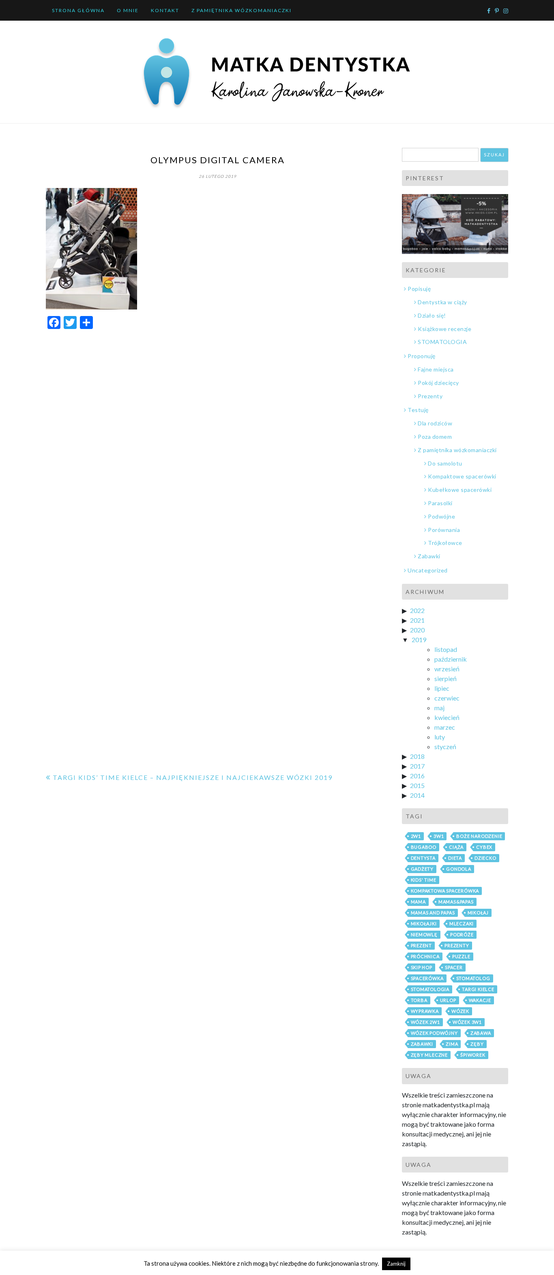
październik (450, 659)
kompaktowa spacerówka (445, 890)
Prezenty (430, 396)
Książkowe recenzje (444, 328)
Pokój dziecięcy (438, 382)
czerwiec (447, 698)
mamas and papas (433, 912)
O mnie (128, 10)
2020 (417, 630)
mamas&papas (456, 901)
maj (439, 707)
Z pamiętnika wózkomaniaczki (241, 10)
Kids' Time (423, 879)
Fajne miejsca (436, 369)
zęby (476, 1043)
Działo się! (432, 315)
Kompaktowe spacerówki (462, 476)
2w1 (416, 836)
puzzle (461, 956)
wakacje (480, 1000)
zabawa (480, 1033)
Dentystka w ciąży (442, 302)
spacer (454, 967)
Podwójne (441, 516)
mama (418, 901)
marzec (444, 727)
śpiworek (472, 1054)
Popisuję (419, 288)
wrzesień (447, 669)
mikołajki (424, 923)
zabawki (422, 1043)
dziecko (485, 858)
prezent (421, 945)
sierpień (445, 678)
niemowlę (424, 934)
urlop (448, 1000)
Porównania (444, 529)
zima (452, 1043)
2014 (417, 795)
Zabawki (429, 556)
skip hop (421, 967)
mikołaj (478, 912)
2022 (417, 610)
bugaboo (424, 847)
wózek (460, 1011)
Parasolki (440, 503)
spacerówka (427, 978)
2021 (417, 620)
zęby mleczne (429, 1054)
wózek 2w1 (425, 1022)
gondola (458, 868)
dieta (455, 858)
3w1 (439, 836)
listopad (445, 649)
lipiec (441, 688)
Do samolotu (445, 463)
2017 (417, 766)
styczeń (445, 746)
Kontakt (165, 10)
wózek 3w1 (467, 1022)
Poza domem (435, 436)
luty (439, 737)
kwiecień (447, 717)
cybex (484, 847)
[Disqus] (218, 438)
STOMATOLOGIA (442, 341)
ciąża (456, 847)
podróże (462, 934)
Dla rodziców (435, 423)
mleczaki (461, 923)
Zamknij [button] (396, 1263)
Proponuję (422, 355)
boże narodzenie (479, 836)
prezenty (456, 945)
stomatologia (430, 989)
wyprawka (425, 1011)
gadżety (422, 868)
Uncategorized (428, 570)
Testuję (418, 409)
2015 (417, 785)
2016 (417, 776)
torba (419, 1000)
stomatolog (473, 978)
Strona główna (78, 10)
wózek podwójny (434, 1033)
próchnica (425, 956)
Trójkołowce (445, 542)
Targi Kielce (478, 989)
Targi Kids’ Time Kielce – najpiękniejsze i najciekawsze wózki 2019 (193, 777)
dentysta (423, 858)
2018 (417, 756)
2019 (419, 639)
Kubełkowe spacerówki (460, 489)
